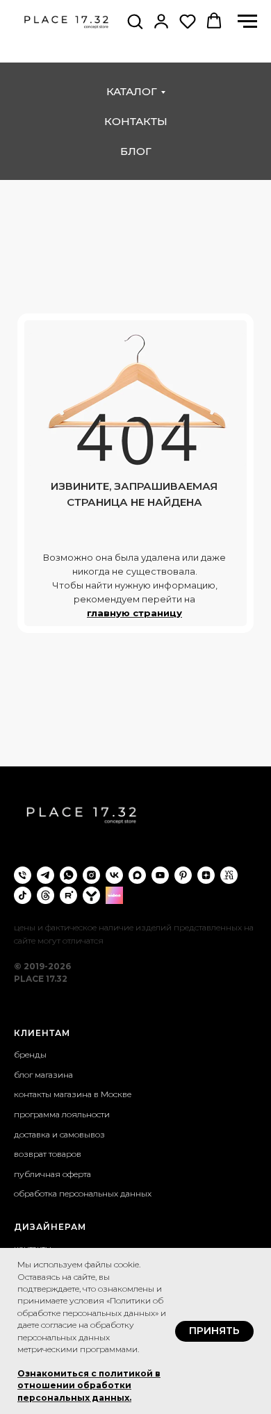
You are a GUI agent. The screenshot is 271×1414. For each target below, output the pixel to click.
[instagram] (91, 875)
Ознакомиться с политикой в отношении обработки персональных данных (89, 1385)
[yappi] (91, 895)
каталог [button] (131, 91)
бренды (30, 1054)
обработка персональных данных (82, 1193)
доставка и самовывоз (59, 1134)
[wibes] (114, 895)
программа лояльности (62, 1114)
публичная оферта (52, 1174)
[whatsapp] (68, 875)
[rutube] (68, 895)
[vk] (114, 875)
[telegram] (45, 875)
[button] (134, 21)
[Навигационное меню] (247, 21)
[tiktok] (22, 895)
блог (135, 151)
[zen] (206, 875)
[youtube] (160, 875)
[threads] (45, 895)
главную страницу (134, 612)
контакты (135, 121)
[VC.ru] (229, 875)
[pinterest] (183, 875)
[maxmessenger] (137, 875)
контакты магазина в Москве (72, 1094)
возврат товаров (47, 1154)
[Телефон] (22, 875)
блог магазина (43, 1074)
